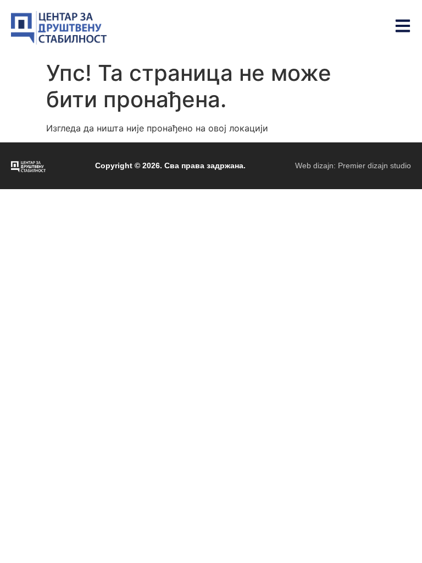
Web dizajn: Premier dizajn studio (353, 165)
